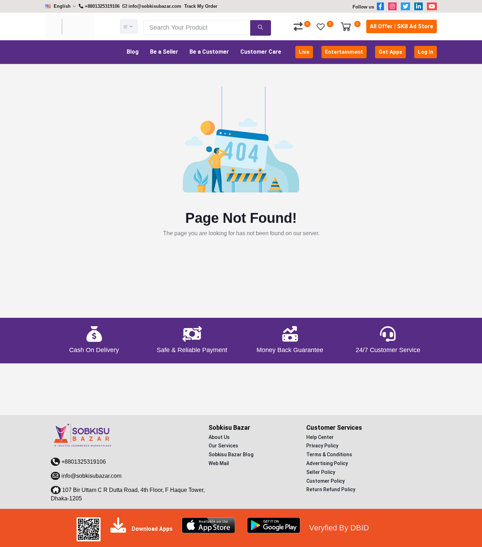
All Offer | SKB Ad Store (401, 26)
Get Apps (390, 52)
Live (304, 52)
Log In (425, 52)
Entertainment (344, 52)
